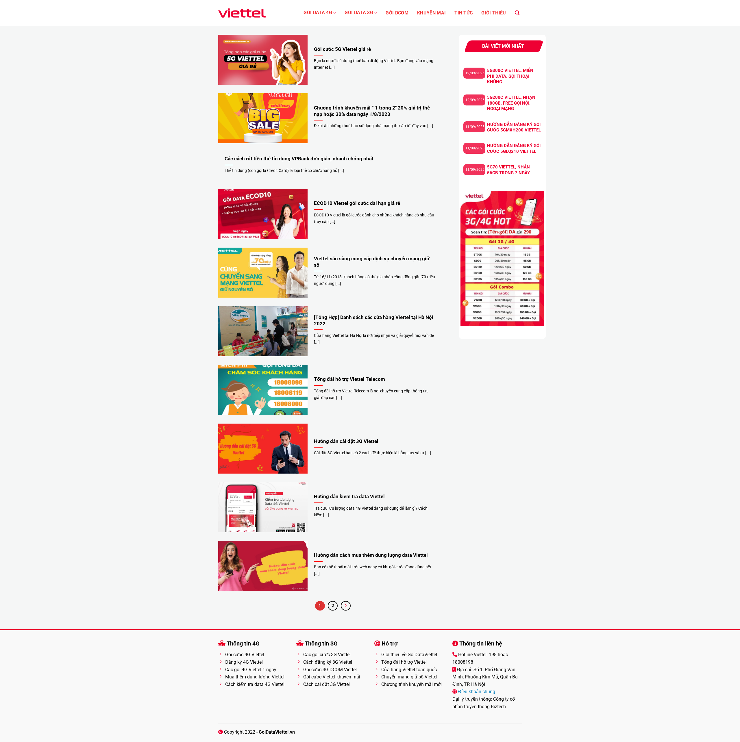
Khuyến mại (431, 13)
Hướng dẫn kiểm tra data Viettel (349, 496)
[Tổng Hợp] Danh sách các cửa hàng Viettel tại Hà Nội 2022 (373, 321)
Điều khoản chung (476, 691)
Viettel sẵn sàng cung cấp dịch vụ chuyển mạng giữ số (371, 262)
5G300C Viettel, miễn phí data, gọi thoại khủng (510, 76)
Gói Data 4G (318, 12)
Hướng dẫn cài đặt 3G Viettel (346, 441)
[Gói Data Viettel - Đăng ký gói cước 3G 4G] (242, 13)
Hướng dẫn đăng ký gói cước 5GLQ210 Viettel (514, 148)
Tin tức (463, 13)
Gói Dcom (397, 13)
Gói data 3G (359, 12)
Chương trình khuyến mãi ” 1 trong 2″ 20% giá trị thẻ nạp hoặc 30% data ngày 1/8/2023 (372, 111)
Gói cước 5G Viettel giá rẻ (342, 49)
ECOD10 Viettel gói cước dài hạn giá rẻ (357, 203)
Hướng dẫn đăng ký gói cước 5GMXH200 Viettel (514, 127)
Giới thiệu (493, 13)
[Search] (517, 13)
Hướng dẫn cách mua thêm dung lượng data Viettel (371, 555)
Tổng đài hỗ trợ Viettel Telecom (349, 379)
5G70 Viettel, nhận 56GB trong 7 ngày (508, 169)
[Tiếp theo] (346, 606)
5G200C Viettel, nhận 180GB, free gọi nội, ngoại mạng (511, 103)
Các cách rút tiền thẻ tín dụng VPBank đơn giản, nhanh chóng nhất (299, 159)
